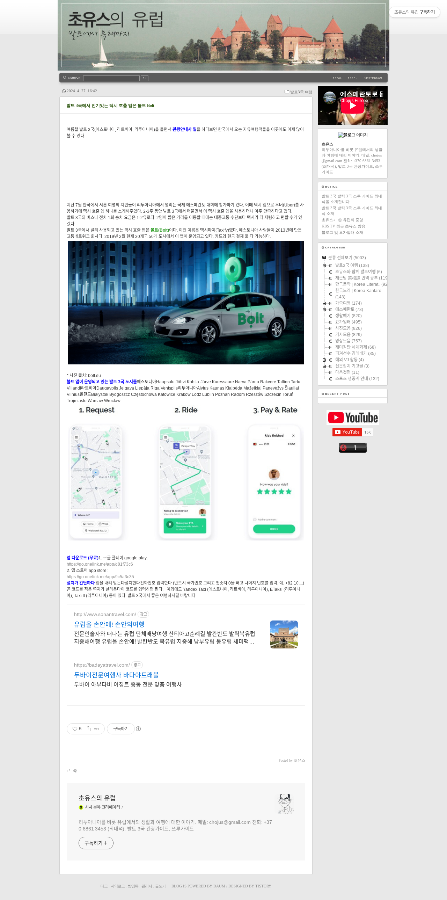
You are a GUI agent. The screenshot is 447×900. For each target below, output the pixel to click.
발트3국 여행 (301, 92)
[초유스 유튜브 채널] (353, 423)
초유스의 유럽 (97, 798)
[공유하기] (88, 729)
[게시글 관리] (97, 729)
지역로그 (118, 886)
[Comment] (74, 770)
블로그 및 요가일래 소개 (342, 232)
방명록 (133, 886)
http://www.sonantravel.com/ (105, 614)
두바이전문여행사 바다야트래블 (116, 675)
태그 (104, 886)
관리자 (146, 886)
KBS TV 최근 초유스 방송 (343, 226)
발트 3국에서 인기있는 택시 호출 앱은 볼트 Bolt (110, 105)
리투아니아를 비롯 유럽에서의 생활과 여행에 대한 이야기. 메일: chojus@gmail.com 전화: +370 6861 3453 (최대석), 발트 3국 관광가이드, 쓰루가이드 (175, 825)
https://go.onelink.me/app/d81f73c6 (100, 564)
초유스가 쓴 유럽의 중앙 (342, 220)
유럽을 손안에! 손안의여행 (109, 624)
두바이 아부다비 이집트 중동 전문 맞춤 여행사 (128, 685)
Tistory (263, 886)
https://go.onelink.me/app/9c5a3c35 (100, 576)
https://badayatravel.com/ (102, 665)
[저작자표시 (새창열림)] (138, 729)
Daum (219, 886)
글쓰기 (160, 886)
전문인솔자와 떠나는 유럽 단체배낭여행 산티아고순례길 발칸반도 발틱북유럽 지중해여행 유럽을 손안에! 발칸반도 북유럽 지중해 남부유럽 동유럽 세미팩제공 (164, 638)
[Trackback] (69, 770)
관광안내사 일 (185, 129)
